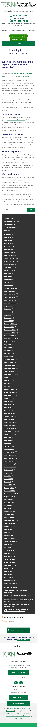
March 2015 (8, 556)
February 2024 (9, 324)
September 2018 (10, 494)
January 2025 (9, 291)
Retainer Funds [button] (18, 39)
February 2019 (9, 488)
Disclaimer (8, 713)
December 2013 (9, 583)
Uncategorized (25, 76)
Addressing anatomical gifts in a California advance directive (16, 610)
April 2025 (7, 282)
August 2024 (8, 306)
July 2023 (7, 345)
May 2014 (7, 574)
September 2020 (10, 431)
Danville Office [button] (18, 697)
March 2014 (8, 580)
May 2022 (7, 383)
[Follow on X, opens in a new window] (21, 682)
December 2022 (10, 365)
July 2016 (7, 544)
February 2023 (9, 359)
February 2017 (9, 535)
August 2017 (8, 526)
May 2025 (7, 279)
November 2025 (9, 261)
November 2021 (9, 392)
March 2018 (8, 512)
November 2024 (10, 297)
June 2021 (7, 404)
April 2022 (7, 386)
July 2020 (7, 437)
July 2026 (7, 237)
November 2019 (9, 461)
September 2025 (10, 267)
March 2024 (8, 321)
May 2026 (7, 243)
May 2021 (7, 407)
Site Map (17, 713)
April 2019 (7, 482)
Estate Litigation (10, 221)
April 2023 (7, 353)
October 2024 (9, 300)
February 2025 (9, 288)
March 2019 (8, 485)
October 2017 (9, 523)
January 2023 (9, 362)
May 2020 (7, 443)
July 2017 (7, 529)
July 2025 (7, 273)
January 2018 (9, 518)
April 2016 (7, 547)
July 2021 (7, 401)
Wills (5, 230)
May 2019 (7, 479)
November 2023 (10, 333)
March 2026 (8, 249)
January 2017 (9, 538)
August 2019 (8, 470)
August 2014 (8, 568)
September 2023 (10, 339)
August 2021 (8, 398)
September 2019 (10, 467)
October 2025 (9, 264)
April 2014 (7, 577)
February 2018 (9, 514)
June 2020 (8, 440)
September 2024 (10, 303)
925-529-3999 (20, 21)
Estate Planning (10, 224)
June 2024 (8, 312)
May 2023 (7, 351)
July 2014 (7, 571)
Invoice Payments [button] (18, 36)
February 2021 (9, 416)
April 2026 (7, 246)
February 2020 (9, 452)
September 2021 (10, 395)
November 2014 (9, 562)
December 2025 (9, 258)
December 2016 (9, 541)
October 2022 (9, 371)
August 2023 (8, 342)
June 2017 (7, 532)
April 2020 (7, 446)
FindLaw (18, 718)
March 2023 (8, 357)
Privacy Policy (27, 713)
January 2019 (9, 491)
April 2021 (7, 410)
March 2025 (8, 285)
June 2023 (8, 348)
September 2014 (10, 565)
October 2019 (9, 464)
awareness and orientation (16, 120)
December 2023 (10, 330)
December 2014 (9, 559)
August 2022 (8, 377)
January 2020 (9, 455)
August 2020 (8, 434)
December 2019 (9, 458)
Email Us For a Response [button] (19, 630)
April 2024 (7, 318)
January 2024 (9, 327)
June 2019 (7, 476)
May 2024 (7, 315)
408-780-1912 (20, 15)
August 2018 (8, 497)
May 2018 (7, 506)
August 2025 (8, 270)
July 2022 (7, 380)
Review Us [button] (18, 703)
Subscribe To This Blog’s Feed (14, 617)
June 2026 (8, 240)
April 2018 (7, 509)
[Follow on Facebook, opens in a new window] (16, 682)
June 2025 (8, 276)
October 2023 (9, 336)
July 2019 (7, 473)
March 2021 (8, 413)
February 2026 (9, 252)
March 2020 (8, 449)
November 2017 (9, 520)
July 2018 (7, 500)
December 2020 (10, 422)
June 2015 (7, 553)
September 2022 (10, 374)
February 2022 (9, 389)
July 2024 (7, 309)
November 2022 (10, 368)
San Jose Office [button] (18, 672)
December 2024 (10, 294)
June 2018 (7, 503)
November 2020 (10, 425)
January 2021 (9, 419)
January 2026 (9, 255)
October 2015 (9, 550)
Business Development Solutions (18, 716)
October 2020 (9, 428)
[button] (18, 43)
